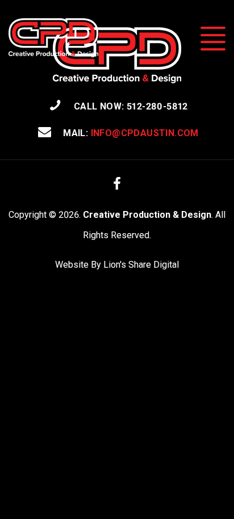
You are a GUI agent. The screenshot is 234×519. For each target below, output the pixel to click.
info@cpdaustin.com (145, 133)
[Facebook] (117, 184)
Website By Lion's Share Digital (117, 264)
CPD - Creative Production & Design (53, 37)
